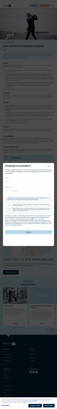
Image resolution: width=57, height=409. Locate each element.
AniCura (38, 198)
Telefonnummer (9, 187)
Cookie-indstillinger (5, 405)
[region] (28, 403)
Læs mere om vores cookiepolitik (30, 400)
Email (6, 177)
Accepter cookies (35, 405)
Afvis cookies (49, 405)
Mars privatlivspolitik (39, 218)
